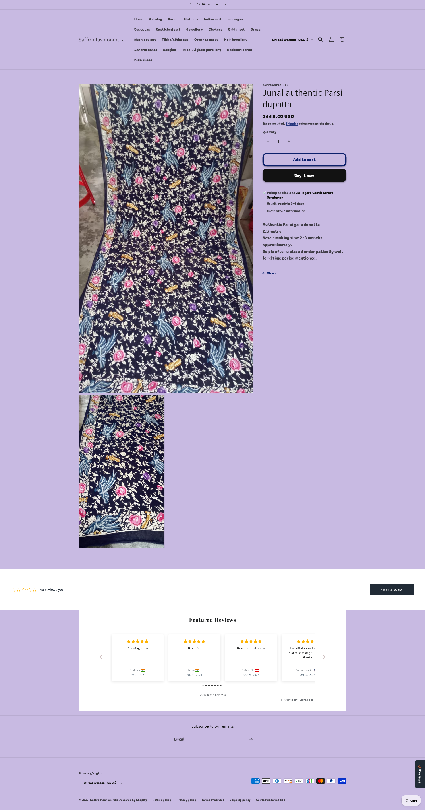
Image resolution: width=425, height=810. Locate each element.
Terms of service (213, 800)
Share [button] (272, 272)
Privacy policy (186, 800)
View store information (286, 210)
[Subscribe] (250, 739)
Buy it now (304, 175)
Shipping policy (240, 800)
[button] (320, 39)
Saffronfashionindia (104, 800)
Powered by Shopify (133, 800)
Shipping (292, 123)
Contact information (270, 800)
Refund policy (162, 800)
